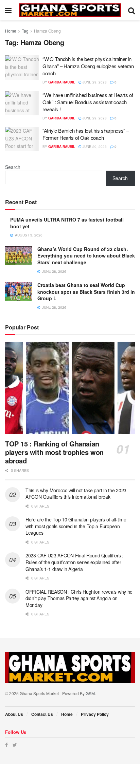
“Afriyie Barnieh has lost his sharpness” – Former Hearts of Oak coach (85, 134)
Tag (25, 31)
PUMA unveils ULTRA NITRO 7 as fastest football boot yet (67, 223)
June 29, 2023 (94, 82)
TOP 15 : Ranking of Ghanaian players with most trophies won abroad (54, 452)
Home (10, 31)
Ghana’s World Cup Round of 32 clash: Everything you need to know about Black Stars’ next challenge (86, 256)
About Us (14, 714)
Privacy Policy (95, 714)
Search (12, 167)
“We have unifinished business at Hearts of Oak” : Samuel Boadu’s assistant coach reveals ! (87, 102)
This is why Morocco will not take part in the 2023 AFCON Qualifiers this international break (75, 493)
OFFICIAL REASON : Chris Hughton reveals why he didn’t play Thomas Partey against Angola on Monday (79, 598)
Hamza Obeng (47, 31)
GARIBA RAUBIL (61, 82)
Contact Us (42, 714)
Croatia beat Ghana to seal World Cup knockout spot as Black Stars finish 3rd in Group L (86, 292)
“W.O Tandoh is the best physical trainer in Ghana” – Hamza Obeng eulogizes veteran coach (88, 66)
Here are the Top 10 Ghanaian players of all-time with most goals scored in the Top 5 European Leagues (75, 526)
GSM (90, 693)
